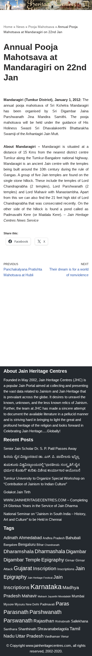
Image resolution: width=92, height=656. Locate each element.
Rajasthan (43, 620)
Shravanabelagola (53, 629)
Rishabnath (62, 621)
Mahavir (29, 595)
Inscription (44, 568)
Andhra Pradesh (54, 538)
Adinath (11, 537)
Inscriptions (65, 569)
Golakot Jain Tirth (17, 492)
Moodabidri (64, 596)
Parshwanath (45, 612)
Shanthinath (27, 629)
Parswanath (18, 621)
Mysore (9, 604)
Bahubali (73, 538)
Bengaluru (27, 544)
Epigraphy (52, 560)
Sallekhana (79, 621)
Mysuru (20, 604)
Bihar (40, 545)
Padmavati (47, 604)
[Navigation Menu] (82, 5)
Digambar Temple (22, 559)
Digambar (76, 551)
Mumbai (78, 596)
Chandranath (52, 544)
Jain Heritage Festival (40, 577)
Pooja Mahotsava (41, 27)
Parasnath (16, 612)
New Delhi (32, 604)
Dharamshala (19, 551)
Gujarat (23, 568)
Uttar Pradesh (30, 636)
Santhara (10, 629)
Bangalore (10, 545)
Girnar (70, 560)
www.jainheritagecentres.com (48, 645)
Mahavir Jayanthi (47, 596)
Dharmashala (50, 551)
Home (8, 27)
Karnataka (46, 586)
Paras (62, 604)
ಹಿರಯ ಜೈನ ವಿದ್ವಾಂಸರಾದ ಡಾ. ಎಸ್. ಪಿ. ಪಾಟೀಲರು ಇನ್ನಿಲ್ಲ (41, 457)
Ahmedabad (30, 537)
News (20, 27)
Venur (65, 636)
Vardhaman (52, 636)
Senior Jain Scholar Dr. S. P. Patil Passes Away (40, 448)
